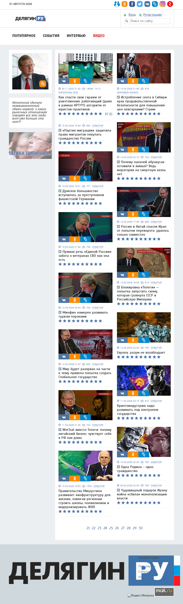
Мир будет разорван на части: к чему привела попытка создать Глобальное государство (84, 373)
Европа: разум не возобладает (141, 353)
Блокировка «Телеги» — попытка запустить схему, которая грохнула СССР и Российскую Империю (138, 293)
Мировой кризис (127, 92)
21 (88, 528)
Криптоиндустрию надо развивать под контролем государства (137, 410)
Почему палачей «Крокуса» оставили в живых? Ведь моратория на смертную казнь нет (141, 168)
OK (75, 81)
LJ (85, 81)
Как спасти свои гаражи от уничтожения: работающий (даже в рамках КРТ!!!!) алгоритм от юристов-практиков (85, 103)
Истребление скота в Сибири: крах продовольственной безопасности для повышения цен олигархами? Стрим (142, 103)
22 (94, 528)
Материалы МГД (68, 92)
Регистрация (152, 14)
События (51, 35)
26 (117, 528)
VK (64, 81)
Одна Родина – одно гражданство (135, 469)
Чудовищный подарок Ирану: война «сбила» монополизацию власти (142, 494)
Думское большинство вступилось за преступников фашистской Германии (81, 195)
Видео (99, 35)
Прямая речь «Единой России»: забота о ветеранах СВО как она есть (85, 256)
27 (123, 528)
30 (141, 528)
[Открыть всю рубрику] (30, 145)
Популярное (23, 35)
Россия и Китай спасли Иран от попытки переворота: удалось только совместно (143, 231)
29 (135, 528)
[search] (126, 21)
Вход (132, 14)
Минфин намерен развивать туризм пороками (83, 314)
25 (111, 528)
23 (99, 528)
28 (129, 528)
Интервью (76, 35)
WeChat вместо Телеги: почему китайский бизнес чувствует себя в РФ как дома (85, 434)
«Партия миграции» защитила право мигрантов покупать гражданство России (84, 134)
